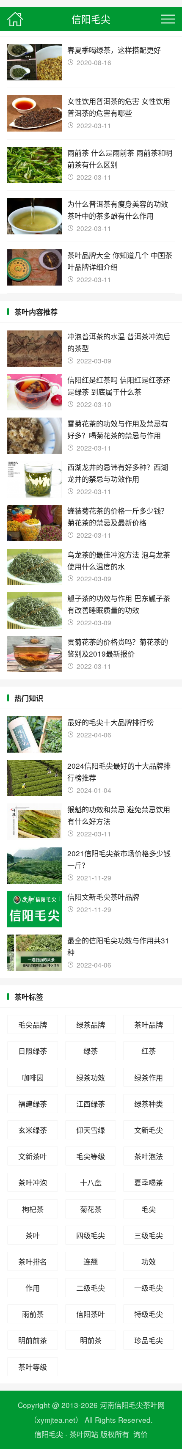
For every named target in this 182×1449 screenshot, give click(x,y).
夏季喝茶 (148, 1182)
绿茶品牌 (90, 1024)
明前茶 (91, 1340)
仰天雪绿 (90, 1130)
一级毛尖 (148, 1287)
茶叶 (32, 1235)
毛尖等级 (90, 1156)
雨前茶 (33, 1314)
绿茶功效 (90, 1077)
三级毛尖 (148, 1235)
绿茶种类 (148, 1103)
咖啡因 (33, 1077)
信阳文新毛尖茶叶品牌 (103, 896)
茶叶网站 (83, 1434)
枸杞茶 (33, 1209)
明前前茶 (32, 1340)
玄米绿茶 (32, 1130)
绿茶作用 (148, 1077)
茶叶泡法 (148, 1156)
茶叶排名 (32, 1261)
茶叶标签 (28, 997)
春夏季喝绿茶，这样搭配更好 (114, 49)
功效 (148, 1261)
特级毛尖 (148, 1314)
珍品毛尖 (148, 1340)
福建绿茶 (32, 1103)
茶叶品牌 (148, 1024)
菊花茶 (91, 1209)
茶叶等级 (32, 1366)
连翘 (90, 1261)
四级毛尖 (90, 1235)
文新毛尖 (148, 1130)
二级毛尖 (90, 1287)
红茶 (148, 1050)
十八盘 (91, 1182)
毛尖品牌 (32, 1024)
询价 (140, 1434)
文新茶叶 (32, 1156)
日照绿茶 (32, 1050)
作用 (32, 1287)
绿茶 (90, 1050)
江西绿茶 (90, 1103)
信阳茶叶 (90, 1314)
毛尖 (148, 1209)
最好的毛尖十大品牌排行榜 (110, 722)
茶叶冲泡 (32, 1182)
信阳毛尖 (91, 18)
